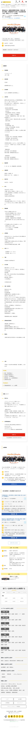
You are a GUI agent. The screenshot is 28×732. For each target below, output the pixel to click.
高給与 (20, 690)
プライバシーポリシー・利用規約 (13, 706)
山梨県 (16, 619)
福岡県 (2, 650)
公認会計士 (6, 660)
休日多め (3, 686)
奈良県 (14, 601)
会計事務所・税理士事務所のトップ (7, 4)
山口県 (16, 642)
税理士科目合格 (13, 660)
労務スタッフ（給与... (14, 576)
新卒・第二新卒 (16, 688)
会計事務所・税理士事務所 (11, 686)
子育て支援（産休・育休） (6, 688)
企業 (8, 667)
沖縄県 (2, 652)
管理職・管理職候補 (13, 690)
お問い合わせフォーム (14, 721)
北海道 (2, 613)
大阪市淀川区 (23, 4)
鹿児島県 (23, 650)
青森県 (5, 613)
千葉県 (16, 625)
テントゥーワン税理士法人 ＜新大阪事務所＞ (11, 18)
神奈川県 (23, 625)
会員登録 (22, 2)
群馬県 (9, 625)
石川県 (9, 619)
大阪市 (19, 4)
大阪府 (15, 4)
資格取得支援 (14, 692)
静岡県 (5, 631)
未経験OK (3, 692)
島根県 (5, 642)
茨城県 (2, 625)
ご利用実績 (7, 702)
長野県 (20, 619)
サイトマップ (19, 702)
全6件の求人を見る (13, 542)
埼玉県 (13, 625)
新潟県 (2, 619)
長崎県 (9, 650)
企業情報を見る (14, 484)
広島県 (13, 642)
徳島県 (20, 642)
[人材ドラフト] (6, 2)
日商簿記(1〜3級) (20, 660)
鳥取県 (2, 642)
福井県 (13, 619)
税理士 (2, 660)
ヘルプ (7, 699)
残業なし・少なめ (4, 690)
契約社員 (9, 674)
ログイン (19, 2)
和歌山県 (22, 601)
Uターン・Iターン (12, 683)
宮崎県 (20, 650)
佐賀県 (5, 650)
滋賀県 (6, 598)
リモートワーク (4, 683)
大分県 (16, 650)
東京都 (20, 625)
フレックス (19, 683)
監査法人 (11, 667)
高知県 (5, 644)
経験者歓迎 (8, 692)
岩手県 (9, 613)
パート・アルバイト (18, 674)
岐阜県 (2, 631)
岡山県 (9, 642)
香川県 (23, 642)
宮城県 (13, 613)
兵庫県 (6, 601)
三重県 (13, 631)
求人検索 (16, 2)
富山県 (5, 619)
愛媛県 (2, 644)
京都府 (14, 598)
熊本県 (13, 650)
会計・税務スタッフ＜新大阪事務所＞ (9, 498)
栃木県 (5, 625)
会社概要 (20, 699)
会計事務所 (3, 667)
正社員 (3, 674)
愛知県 (9, 631)
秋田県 (16, 613)
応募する (14, 55)
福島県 (23, 613)
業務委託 (3, 676)
